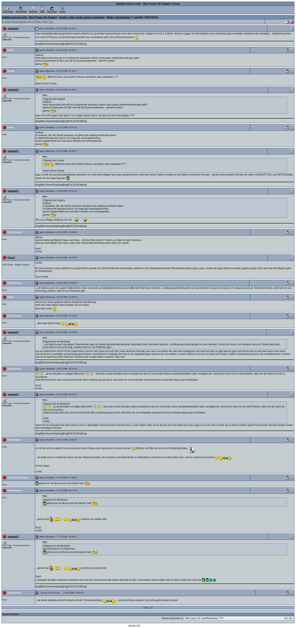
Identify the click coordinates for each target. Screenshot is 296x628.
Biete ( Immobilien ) (119, 17)
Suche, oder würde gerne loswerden (82, 17)
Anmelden (21, 11)
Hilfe (42, 11)
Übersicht (8, 11)
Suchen (33, 11)
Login (62, 11)
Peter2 (11, 257)
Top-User (52, 11)
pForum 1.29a (134, 625)
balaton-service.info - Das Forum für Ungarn (29, 17)
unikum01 (13, 28)
